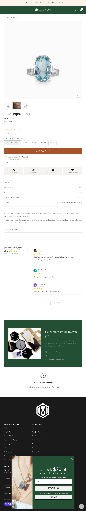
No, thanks (53, 497)
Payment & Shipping (10, 436)
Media (33, 444)
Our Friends (35, 452)
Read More (36, 262)
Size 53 (34, 143)
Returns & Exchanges (11, 440)
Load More (57, 303)
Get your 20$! (53, 488)
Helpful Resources (10, 432)
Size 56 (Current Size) (12, 143)
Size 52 (25, 143)
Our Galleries (35, 436)
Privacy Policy (8, 460)
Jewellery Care (9, 444)
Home (6, 17)
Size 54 (43, 143)
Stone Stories (35, 448)
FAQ (5, 428)
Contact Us (34, 440)
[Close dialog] (72, 459)
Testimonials (8, 452)
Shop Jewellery (36, 432)
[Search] (9, 10)
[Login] (76, 10)
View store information (13, 163)
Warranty (7, 448)
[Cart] (81, 10)
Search (33, 428)
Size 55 (52, 143)
